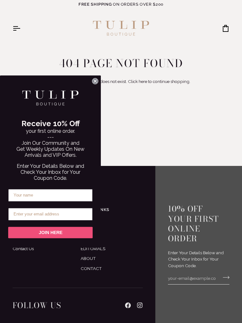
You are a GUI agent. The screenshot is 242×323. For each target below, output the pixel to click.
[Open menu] (22, 28)
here (143, 81)
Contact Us (23, 248)
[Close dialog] (95, 81)
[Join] (224, 278)
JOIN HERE (50, 232)
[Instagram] (140, 305)
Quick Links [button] (95, 209)
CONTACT (91, 268)
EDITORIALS (93, 248)
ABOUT (88, 258)
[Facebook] (128, 305)
